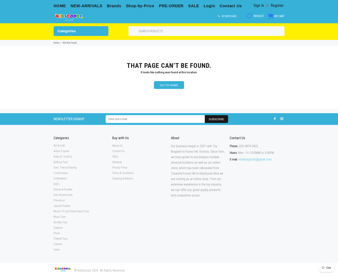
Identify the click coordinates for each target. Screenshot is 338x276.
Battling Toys (61, 162)
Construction (61, 173)
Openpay (117, 162)
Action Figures (61, 151)
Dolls (56, 183)
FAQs (115, 156)
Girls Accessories (63, 194)
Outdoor (58, 227)
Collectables (60, 178)
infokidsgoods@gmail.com (254, 159)
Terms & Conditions (123, 173)
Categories (67, 31)
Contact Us (118, 151)
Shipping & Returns (122, 178)
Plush (57, 233)
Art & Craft (59, 145)
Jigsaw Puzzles (62, 205)
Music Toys (60, 216)
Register (277, 5)
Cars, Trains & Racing (65, 167)
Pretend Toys (61, 238)
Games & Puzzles (63, 189)
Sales (57, 249)
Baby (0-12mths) (63, 156)
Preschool (59, 200)
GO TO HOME (169, 85)
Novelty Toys (60, 222)
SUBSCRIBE (216, 119)
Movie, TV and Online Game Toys (71, 211)
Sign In (259, 5)
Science (58, 244)
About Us (117, 145)
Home (56, 42)
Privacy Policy (119, 167)
